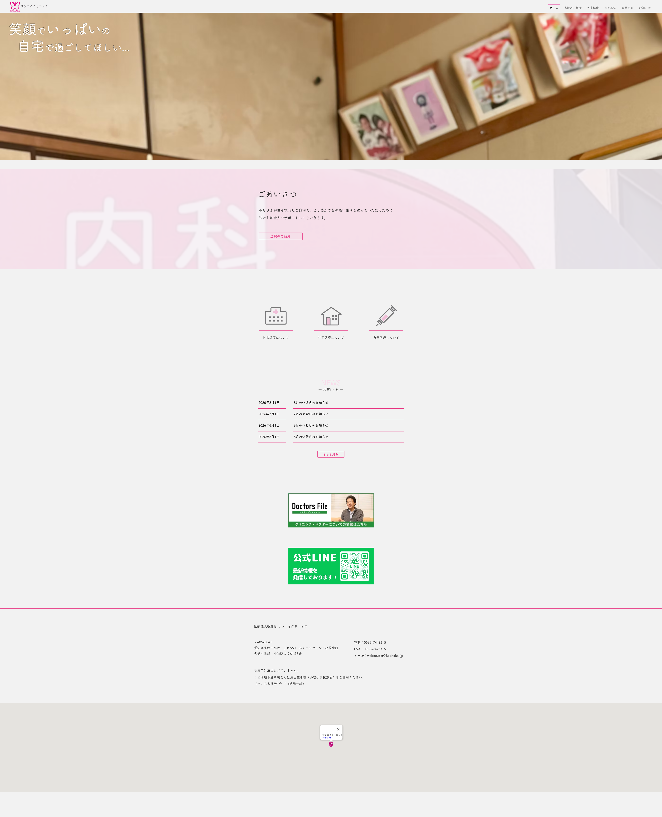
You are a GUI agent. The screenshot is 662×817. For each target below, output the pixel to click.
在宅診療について (331, 337)
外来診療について (276, 337)
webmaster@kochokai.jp (385, 655)
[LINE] (331, 566)
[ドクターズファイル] (331, 510)
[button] (572, 6)
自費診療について (386, 337)
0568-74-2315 (375, 642)
